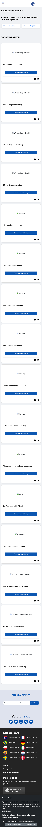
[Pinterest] (26, 722)
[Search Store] (33, 4)
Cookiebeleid (6, 811)
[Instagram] (21, 722)
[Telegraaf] (10, 26)
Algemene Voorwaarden (11, 772)
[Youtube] (31, 722)
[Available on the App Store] (14, 790)
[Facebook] (11, 722)
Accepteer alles (31, 824)
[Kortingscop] (7, 3)
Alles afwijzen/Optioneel (14, 824)
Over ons (6, 765)
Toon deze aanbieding (21, 72)
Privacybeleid (7, 769)
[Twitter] (16, 722)
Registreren (34, 703)
